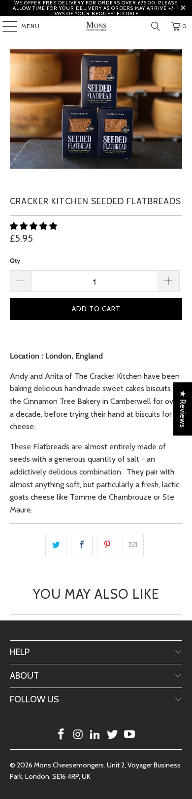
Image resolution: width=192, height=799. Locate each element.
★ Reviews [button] (183, 409)
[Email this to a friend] (133, 545)
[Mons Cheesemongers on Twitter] (112, 735)
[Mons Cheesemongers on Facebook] (61, 735)
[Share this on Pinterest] (107, 545)
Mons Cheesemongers (69, 765)
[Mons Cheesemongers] (96, 26)
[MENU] (5, 26)
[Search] (155, 26)
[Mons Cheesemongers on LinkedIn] (95, 735)
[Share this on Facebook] (81, 545)
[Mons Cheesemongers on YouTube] (130, 735)
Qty (15, 260)
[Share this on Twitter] (55, 545)
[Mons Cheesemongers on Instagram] (78, 735)
